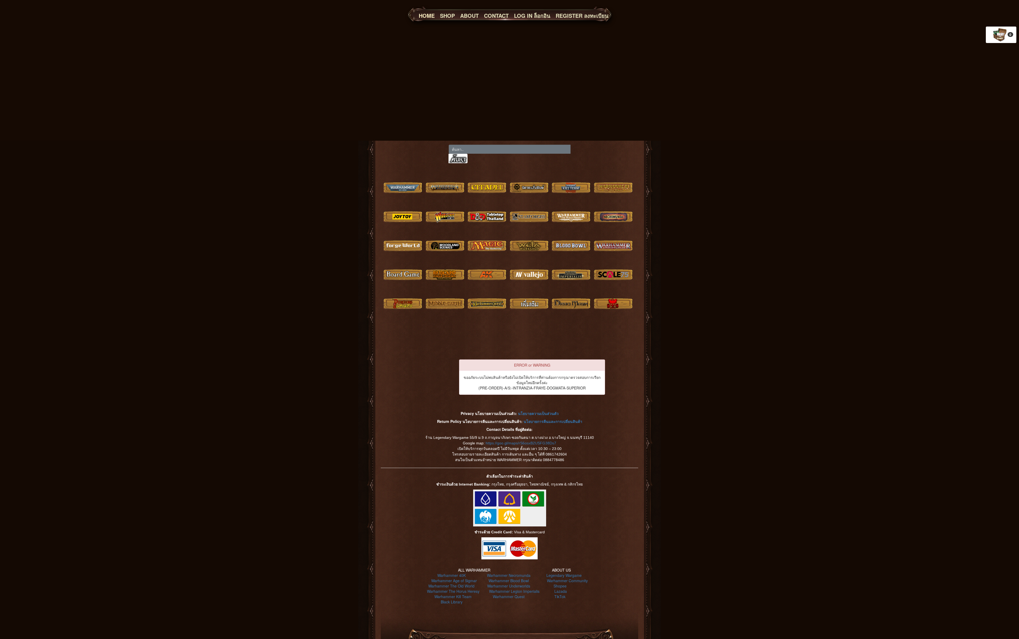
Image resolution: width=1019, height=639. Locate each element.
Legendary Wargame (564, 575)
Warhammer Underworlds (508, 586)
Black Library (452, 601)
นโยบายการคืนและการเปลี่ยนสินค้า (553, 421)
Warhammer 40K (451, 575)
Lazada (560, 591)
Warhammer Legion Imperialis (514, 591)
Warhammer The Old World (451, 586)
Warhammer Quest (509, 596)
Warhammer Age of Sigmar (454, 580)
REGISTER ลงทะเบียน (582, 15)
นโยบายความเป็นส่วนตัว (538, 413)
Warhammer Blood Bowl (509, 580)
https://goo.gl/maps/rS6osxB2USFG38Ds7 (521, 443)
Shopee (560, 586)
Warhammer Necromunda (508, 575)
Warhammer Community (567, 580)
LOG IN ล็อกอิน (532, 15)
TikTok (559, 596)
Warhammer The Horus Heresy (453, 591)
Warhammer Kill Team (453, 596)
